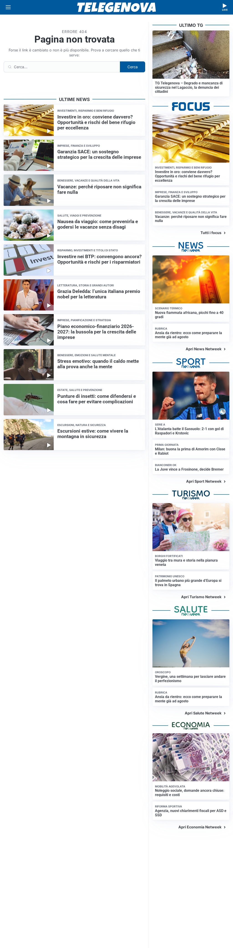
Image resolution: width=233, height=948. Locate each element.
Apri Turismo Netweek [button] (201, 597)
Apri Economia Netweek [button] (199, 827)
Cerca (132, 67)
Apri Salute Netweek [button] (203, 713)
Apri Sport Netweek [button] (203, 481)
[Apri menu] (8, 7)
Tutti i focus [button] (210, 232)
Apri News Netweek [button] (203, 349)
